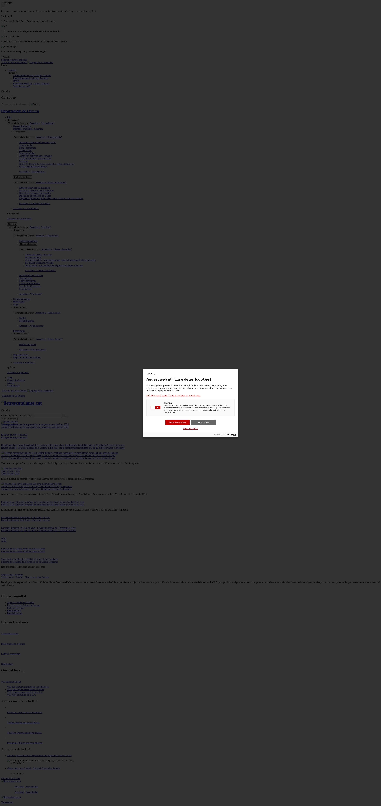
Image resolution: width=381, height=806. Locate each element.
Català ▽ (151, 373)
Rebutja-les (203, 422)
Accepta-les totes (177, 422)
